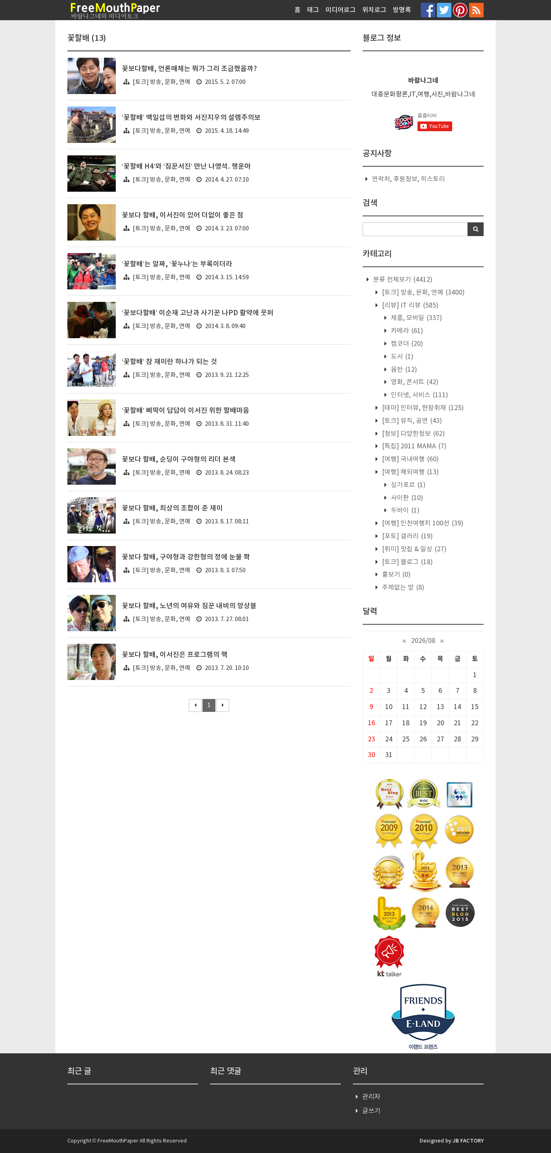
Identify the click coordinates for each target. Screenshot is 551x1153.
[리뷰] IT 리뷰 (409, 305)
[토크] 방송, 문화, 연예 (161, 82)
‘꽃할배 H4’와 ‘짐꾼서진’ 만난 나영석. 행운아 (186, 167)
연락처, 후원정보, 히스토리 (408, 179)
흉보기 (395, 574)
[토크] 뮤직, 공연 (411, 421)
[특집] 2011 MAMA (413, 446)
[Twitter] (444, 9)
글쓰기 (371, 1111)
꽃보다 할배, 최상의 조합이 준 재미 (172, 508)
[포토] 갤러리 (406, 536)
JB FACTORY (468, 1141)
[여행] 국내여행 (409, 459)
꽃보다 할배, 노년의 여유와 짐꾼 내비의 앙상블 (189, 606)
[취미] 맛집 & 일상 (413, 549)
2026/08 (423, 641)
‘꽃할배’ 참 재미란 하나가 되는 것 (169, 362)
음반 (403, 369)
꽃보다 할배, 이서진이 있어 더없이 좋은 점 (183, 215)
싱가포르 (407, 485)
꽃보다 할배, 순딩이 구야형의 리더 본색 (179, 460)
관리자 (371, 1097)
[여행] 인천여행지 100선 (421, 523)
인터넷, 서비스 (418, 395)
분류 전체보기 (402, 279)
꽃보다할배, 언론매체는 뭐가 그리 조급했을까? (189, 69)
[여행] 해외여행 (409, 472)
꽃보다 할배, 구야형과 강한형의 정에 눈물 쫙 (186, 557)
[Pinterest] (460, 9)
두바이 (404, 510)
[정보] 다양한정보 (412, 433)
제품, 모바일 (415, 318)
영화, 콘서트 (413, 382)
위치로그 (374, 10)
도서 (401, 356)
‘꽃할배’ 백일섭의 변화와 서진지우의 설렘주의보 (191, 118)
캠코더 (406, 343)
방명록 (402, 10)
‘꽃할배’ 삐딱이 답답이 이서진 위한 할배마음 (185, 411)
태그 (313, 10)
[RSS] (476, 9)
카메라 (406, 331)
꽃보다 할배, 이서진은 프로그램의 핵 (174, 655)
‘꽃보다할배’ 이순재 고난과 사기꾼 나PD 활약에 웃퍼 (197, 313)
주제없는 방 (402, 587)
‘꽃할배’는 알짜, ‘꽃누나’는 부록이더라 (177, 264)
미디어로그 (341, 10)
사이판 (406, 498)
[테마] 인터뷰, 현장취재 (422, 408)
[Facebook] (428, 9)
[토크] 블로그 (406, 562)
